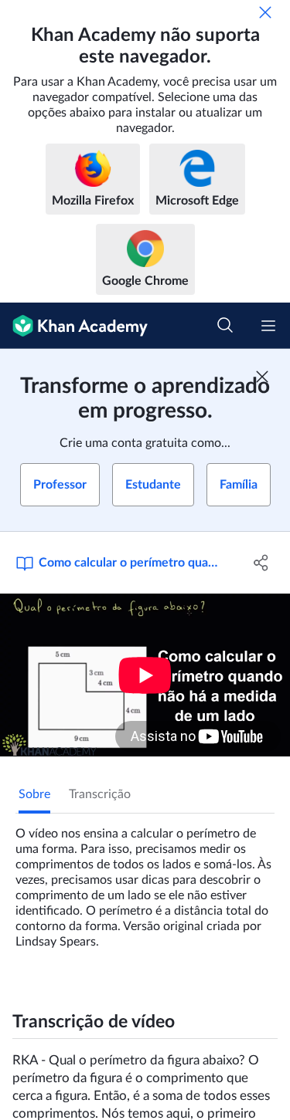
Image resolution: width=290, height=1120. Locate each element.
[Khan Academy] (74, 325)
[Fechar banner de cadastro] (262, 376)
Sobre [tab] (34, 794)
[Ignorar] (265, 12)
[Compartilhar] (261, 562)
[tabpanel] (145, 881)
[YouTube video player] (145, 675)
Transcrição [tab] (100, 794)
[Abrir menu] (268, 325)
